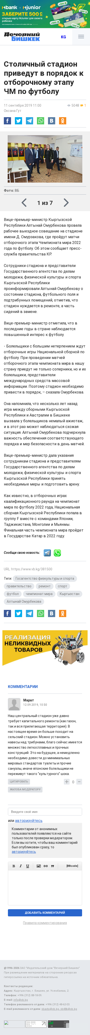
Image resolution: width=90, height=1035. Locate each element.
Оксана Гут (12, 111)
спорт (62, 586)
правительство (19, 586)
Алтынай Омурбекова (24, 601)
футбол (13, 594)
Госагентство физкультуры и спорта (45, 578)
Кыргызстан (69, 594)
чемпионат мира (39, 594)
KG (63, 37)
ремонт (45, 586)
